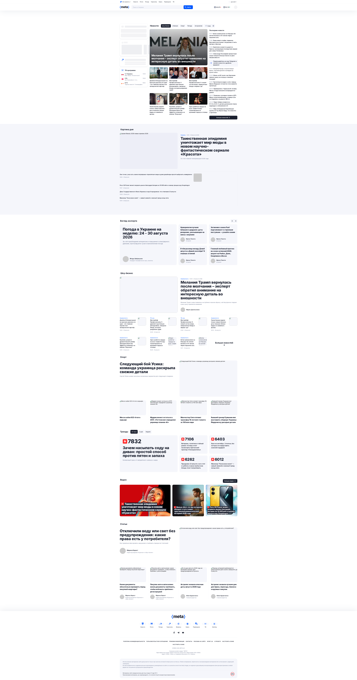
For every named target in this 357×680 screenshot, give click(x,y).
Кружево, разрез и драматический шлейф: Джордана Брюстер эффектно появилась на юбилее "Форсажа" (177, 110)
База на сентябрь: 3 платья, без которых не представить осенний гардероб (222, 446)
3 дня (141, 432)
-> (224, 344)
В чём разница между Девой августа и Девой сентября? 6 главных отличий (192, 251)
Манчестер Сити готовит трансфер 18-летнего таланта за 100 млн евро (193, 419)
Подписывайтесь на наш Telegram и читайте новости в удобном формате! (225, 63)
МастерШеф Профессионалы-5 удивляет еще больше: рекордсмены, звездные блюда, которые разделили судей (178, 85)
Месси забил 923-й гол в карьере (130, 418)
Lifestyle (175, 26)
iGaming (214, 627)
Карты (160, 2)
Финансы (178, 627)
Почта (141, 2)
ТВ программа (130, 70)
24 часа (134, 432)
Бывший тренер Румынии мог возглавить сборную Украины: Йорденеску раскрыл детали (224, 419)
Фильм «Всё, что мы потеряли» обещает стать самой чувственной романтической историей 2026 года (188, 500)
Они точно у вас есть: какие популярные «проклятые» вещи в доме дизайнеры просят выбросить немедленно (156, 174)
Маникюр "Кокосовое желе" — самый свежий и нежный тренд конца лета (144, 198)
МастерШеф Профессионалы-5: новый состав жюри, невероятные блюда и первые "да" (198, 83)
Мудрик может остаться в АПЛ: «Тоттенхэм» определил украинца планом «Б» (163, 419)
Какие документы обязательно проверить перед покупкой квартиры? (132, 586)
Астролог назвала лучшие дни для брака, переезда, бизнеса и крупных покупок (224, 586)
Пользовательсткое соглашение (157, 641)
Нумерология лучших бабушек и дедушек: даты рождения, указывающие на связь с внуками (192, 231)
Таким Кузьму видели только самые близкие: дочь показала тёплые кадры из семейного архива (157, 110)
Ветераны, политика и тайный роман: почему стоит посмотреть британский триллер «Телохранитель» (192, 447)
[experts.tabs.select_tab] (232, 221)
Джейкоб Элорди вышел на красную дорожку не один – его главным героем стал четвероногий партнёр (159, 83)
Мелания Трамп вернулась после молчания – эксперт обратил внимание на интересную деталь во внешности (206, 290)
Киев (209, 26)
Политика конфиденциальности (134, 641)
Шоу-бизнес (166, 26)
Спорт (183, 26)
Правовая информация (176, 641)
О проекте (217, 641)
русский (233, 2)
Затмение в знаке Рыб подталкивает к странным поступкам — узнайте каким (223, 229)
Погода (147, 2)
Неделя (148, 432)
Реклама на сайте (200, 641)
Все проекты (126, 2)
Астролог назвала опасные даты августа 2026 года (192, 585)
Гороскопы (154, 2)
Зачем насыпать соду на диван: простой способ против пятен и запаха (146, 452)
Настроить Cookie (228, 641)
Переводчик (167, 2)
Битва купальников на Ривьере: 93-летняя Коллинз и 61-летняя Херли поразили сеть (188, 342)
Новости (135, 2)
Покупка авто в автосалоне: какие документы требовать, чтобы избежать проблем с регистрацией (162, 588)
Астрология (198, 26)
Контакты (189, 641)
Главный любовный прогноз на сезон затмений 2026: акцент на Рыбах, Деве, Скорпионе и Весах (222, 252)
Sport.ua (210, 641)
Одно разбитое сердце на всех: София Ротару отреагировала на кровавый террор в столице (198, 109)
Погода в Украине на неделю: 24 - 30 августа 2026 (145, 233)
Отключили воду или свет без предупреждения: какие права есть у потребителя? (147, 535)
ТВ (173, 2)
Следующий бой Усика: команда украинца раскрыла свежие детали (147, 368)
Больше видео (229, 481)
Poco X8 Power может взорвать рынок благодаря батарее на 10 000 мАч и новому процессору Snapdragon (155, 185)
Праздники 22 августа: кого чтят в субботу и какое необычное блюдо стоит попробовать (193, 466)
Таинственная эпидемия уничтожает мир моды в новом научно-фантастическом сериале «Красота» (205, 146)
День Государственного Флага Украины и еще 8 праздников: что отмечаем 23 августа (148, 191)
